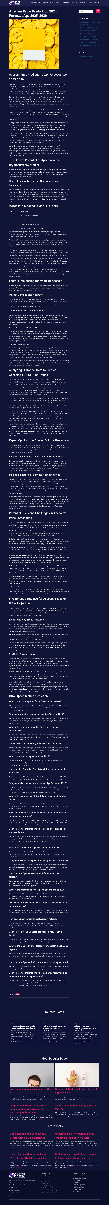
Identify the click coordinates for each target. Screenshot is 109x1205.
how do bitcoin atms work (79, 1173)
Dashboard (20, 1187)
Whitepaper (83, 2)
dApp (91, 2)
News (17, 1190)
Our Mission (12, 1190)
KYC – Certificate (23, 1185)
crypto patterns (77, 1182)
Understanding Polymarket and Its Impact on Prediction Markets (54, 1028)
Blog (51, 2)
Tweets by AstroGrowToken (86, 56)
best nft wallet (76, 1180)
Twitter (48, 1173)
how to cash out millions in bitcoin (81, 1184)
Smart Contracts (35, 2)
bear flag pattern (77, 1189)
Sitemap (11, 1195)
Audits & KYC (74, 2)
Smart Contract (13, 1187)
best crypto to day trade (79, 1186)
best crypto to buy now (78, 1187)
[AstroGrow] (15, 3)
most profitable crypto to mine (80, 1176)
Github (42, 1175)
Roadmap (45, 2)
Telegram (43, 1173)
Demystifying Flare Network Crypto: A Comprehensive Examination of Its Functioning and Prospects (28, 1109)
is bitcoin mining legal (78, 1175)
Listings (57, 2)
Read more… (19, 1041)
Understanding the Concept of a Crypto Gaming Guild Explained (23, 1027)
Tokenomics (66, 2)
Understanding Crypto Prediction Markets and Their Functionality (85, 1028)
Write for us (76, 1191)
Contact (96, 2)
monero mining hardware (79, 1178)
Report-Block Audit (13, 1185)
